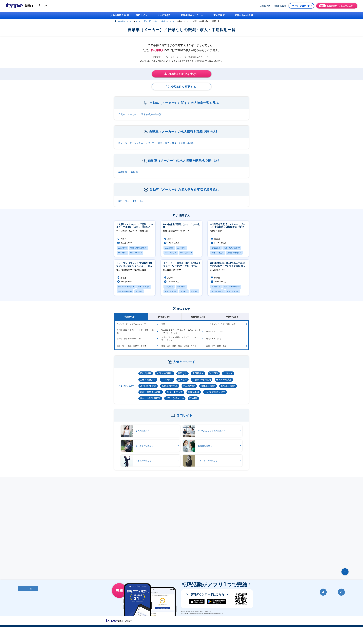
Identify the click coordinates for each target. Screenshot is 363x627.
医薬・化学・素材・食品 (216, 346)
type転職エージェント (125, 21)
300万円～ (123, 201)
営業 (163, 324)
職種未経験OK (208, 386)
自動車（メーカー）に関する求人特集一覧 (140, 114)
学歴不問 (213, 373)
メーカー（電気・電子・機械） (147, 21)
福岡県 (134, 172)
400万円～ (138, 201)
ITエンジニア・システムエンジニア (136, 143)
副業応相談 (193, 392)
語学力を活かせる (175, 398)
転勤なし (182, 373)
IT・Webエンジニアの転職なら (211, 431)
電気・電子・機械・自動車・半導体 (176, 143)
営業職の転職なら (143, 460)
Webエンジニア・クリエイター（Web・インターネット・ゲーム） (180, 331)
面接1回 (193, 398)
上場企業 (228, 373)
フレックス (167, 379)
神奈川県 (122, 172)
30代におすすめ (170, 386)
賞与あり (182, 379)
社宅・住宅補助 (165, 373)
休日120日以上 (223, 379)
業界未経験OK (228, 386)
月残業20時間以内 (201, 379)
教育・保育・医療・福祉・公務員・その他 (178, 346)
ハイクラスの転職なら (208, 460)
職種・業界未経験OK (150, 392)
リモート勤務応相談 (150, 398)
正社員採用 (145, 373)
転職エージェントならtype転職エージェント (118, 620)
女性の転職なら (142, 431)
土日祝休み (198, 373)
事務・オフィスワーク (215, 331)
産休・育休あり (148, 379)
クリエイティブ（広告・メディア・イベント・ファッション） (180, 338)
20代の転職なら (205, 446)
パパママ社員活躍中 (215, 392)
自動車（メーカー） (168, 21)
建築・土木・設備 (213, 339)
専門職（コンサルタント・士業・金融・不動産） (135, 331)
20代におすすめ (148, 386)
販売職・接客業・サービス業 (129, 339)
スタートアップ (175, 392)
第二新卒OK (189, 386)
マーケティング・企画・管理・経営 (221, 324)
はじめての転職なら (144, 446)
